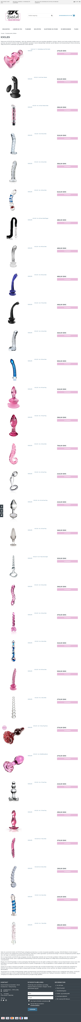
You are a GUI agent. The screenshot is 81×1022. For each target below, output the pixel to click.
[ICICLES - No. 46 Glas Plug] (13, 483)
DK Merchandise (66, 29)
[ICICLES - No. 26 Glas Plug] (13, 539)
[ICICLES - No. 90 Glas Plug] (13, 398)
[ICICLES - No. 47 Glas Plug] (13, 793)
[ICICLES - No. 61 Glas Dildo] (13, 342)
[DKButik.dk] (13, 15)
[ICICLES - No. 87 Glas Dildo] (13, 314)
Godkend (32, 1009)
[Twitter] (1, 515)
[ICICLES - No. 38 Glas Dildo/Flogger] (13, 229)
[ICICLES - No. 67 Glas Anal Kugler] (13, 567)
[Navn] (40, 993)
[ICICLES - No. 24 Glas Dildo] (13, 455)
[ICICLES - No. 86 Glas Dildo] (13, 680)
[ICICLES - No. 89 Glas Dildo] (13, 286)
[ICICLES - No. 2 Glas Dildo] (13, 708)
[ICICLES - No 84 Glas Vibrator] (13, 88)
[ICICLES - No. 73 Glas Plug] (13, 821)
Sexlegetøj (6, 29)
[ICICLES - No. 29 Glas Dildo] (13, 370)
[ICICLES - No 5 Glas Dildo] (13, 906)
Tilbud (76, 29)
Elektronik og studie (51, 29)
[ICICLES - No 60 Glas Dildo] (13, 144)
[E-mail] (40, 997)
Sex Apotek (37, 29)
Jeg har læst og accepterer (37, 1004)
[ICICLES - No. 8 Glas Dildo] (13, 652)
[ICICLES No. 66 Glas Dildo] (13, 878)
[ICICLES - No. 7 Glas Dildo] (13, 934)
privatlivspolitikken (34, 1005)
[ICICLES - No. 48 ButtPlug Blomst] (13, 765)
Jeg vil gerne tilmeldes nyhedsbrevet (41, 1001)
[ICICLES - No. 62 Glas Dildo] (13, 173)
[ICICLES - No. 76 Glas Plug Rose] (13, 737)
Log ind (76, 1)
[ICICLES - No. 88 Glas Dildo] (13, 257)
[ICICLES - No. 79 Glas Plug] (13, 426)
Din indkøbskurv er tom (65, 15)
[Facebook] (1, 507)
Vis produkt (67, 53)
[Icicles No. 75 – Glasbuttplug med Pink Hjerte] (13, 60)
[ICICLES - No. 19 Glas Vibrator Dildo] (13, 116)
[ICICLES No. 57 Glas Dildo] (13, 849)
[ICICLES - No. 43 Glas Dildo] (13, 624)
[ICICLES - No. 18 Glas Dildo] (13, 201)
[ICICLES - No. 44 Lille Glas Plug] (13, 511)
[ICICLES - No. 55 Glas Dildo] (13, 596)
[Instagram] (1, 511)
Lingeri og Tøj (17, 29)
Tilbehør (28, 29)
